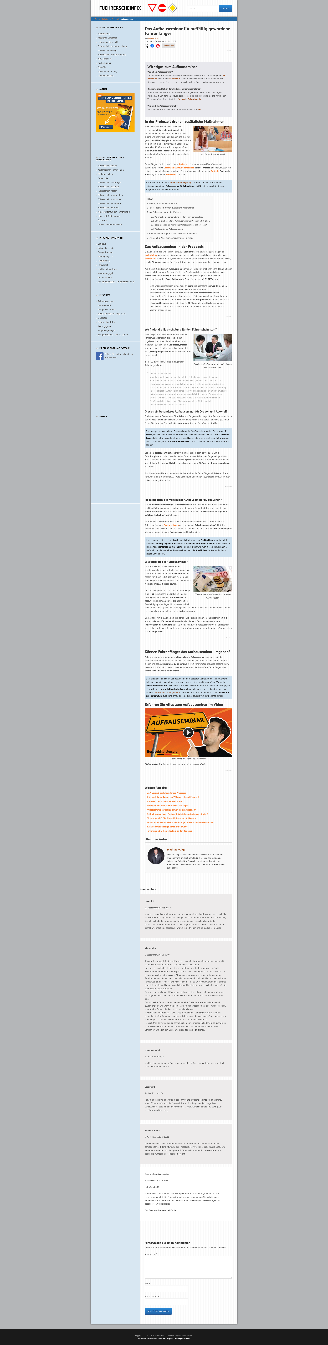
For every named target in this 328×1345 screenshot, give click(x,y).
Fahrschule (150, 258)
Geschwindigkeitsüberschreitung (179, 167)
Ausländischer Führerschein (111, 169)
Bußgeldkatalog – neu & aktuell (113, 334)
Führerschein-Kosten (107, 190)
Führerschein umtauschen (110, 199)
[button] (146, 46)
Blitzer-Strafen (105, 277)
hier (199, 109)
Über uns (162, 1338)
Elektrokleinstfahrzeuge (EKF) (112, 313)
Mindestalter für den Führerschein (114, 211)
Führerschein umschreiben (110, 195)
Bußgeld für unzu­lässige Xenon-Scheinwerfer (167, 826)
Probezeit (115, 19)
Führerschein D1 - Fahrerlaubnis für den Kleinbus (169, 831)
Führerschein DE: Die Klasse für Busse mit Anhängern (171, 818)
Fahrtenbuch (104, 260)
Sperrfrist (102, 67)
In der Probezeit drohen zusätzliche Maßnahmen (171, 207)
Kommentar (151, 1254)
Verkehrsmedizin (106, 75)
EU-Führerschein (105, 174)
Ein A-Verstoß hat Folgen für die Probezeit (166, 793)
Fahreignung (104, 33)
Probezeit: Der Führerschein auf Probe (164, 801)
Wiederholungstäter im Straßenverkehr (116, 281)
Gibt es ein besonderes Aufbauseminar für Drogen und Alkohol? (182, 220)
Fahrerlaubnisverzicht (108, 42)
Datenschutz (152, 1338)
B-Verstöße (174, 78)
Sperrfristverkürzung (107, 71)
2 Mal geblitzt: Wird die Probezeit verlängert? (168, 805)
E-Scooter (102, 317)
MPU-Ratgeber (104, 58)
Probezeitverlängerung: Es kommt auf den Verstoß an (171, 809)
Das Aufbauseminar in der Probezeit (165, 212)
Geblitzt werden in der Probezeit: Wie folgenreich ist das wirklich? (177, 814)
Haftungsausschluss (182, 1338)
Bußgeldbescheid (106, 248)
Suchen (225, 8)
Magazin (170, 1338)
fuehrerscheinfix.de (102, 19)
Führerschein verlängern (109, 203)
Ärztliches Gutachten (107, 37)
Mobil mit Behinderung (109, 216)
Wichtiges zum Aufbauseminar (163, 203)
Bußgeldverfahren (106, 309)
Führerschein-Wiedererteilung (112, 54)
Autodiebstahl (104, 305)
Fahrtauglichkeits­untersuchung (112, 46)
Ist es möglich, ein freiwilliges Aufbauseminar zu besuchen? (181, 224)
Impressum (142, 1338)
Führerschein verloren (108, 207)
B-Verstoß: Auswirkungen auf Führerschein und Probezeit (173, 797)
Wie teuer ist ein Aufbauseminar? (169, 229)
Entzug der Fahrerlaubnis (189, 99)
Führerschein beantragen (109, 182)
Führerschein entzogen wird (167, 692)
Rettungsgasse (104, 326)
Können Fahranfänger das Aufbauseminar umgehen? (173, 233)
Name (148, 1283)
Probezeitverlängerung (180, 182)
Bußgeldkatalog (105, 252)
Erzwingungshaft (105, 256)
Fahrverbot (171, 174)
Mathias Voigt (153, 38)
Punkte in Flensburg (107, 269)
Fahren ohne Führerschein (110, 224)
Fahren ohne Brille (106, 322)
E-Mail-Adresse (152, 1296)
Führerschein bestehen (108, 186)
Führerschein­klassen (107, 165)
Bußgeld (215, 171)
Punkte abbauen (171, 525)
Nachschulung (151, 255)
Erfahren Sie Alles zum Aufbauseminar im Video (171, 238)
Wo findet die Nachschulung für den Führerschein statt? (179, 217)
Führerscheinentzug (107, 50)
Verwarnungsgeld (106, 273)
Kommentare (168, 46)
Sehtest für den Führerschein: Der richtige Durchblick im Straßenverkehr (180, 822)
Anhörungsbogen (106, 301)
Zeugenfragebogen (106, 330)
